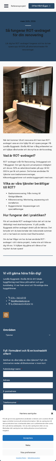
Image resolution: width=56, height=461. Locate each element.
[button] (52, 413)
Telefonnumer (10, 402)
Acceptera (28, 438)
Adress (6, 380)
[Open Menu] (6, 6)
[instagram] (6, 315)
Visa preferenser (28, 452)
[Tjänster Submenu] (50, 335)
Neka (28, 445)
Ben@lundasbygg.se (20, 301)
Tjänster (9, 335)
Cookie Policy (21, 458)
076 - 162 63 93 (18, 298)
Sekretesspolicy (34, 458)
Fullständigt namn (12, 369)
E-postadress (9, 391)
